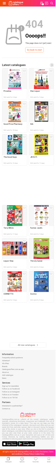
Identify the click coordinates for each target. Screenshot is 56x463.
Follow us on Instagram (11, 392)
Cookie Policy (39, 454)
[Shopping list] (47, 3)
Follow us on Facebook (11, 389)
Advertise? (6, 361)
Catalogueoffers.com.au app (13, 369)
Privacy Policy (29, 454)
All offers (5, 363)
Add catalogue (7, 375)
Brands (4, 366)
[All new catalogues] (52, 65)
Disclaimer (44, 452)
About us (5, 372)
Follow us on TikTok (10, 398)
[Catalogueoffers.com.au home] (16, 3)
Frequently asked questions (12, 358)
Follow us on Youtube (10, 395)
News (4, 378)
